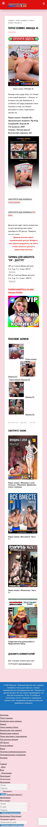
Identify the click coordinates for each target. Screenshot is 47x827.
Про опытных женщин (9, 739)
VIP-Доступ (4, 742)
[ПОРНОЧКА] (23, 5)
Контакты (4, 758)
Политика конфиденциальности (13, 752)
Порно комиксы (22, 20)
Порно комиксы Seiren (9, 727)
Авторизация (5, 798)
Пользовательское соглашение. (13, 755)
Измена (3, 724)
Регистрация (5, 782)
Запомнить (7, 791)
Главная (11, 20)
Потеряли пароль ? (15, 795)
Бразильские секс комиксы (11, 730)
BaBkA (24, 422)
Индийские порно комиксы (11, 721)
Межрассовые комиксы (9, 733)
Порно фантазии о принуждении (13, 736)
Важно (2, 749)
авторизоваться (25, 664)
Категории (4, 715)
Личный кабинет (6, 746)
